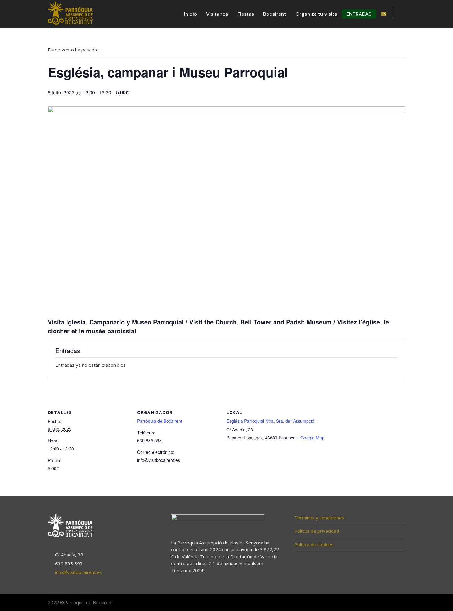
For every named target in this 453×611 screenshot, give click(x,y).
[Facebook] (374, 603)
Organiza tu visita (316, 14)
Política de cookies (313, 544)
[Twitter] (387, 603)
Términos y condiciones (319, 518)
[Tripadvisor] (399, 603)
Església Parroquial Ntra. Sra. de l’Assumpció (270, 421)
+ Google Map (310, 437)
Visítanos (217, 14)
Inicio (190, 14)
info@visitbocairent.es (78, 572)
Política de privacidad (316, 531)
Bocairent (274, 14)
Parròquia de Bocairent (159, 421)
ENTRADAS (359, 14)
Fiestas (245, 14)
